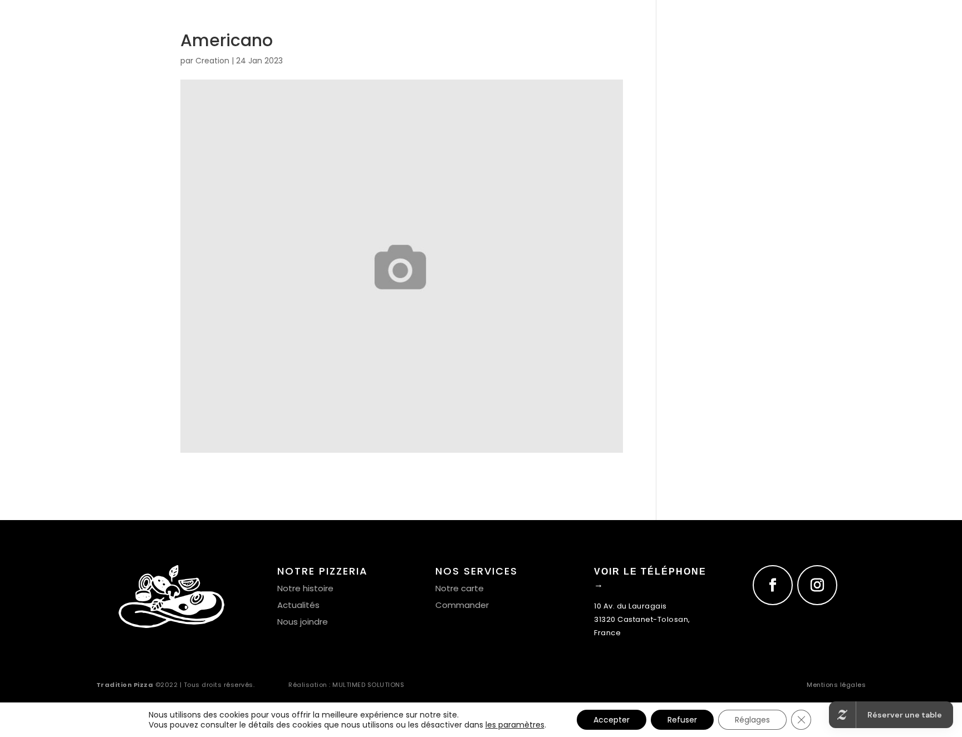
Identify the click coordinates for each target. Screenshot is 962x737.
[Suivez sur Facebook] (773, 585)
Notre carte (459, 588)
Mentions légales (836, 684)
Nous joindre (302, 621)
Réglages (752, 719)
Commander (462, 605)
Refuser (682, 719)
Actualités (298, 605)
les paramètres (514, 725)
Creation (212, 60)
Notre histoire (305, 588)
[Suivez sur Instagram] (817, 585)
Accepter (611, 719)
